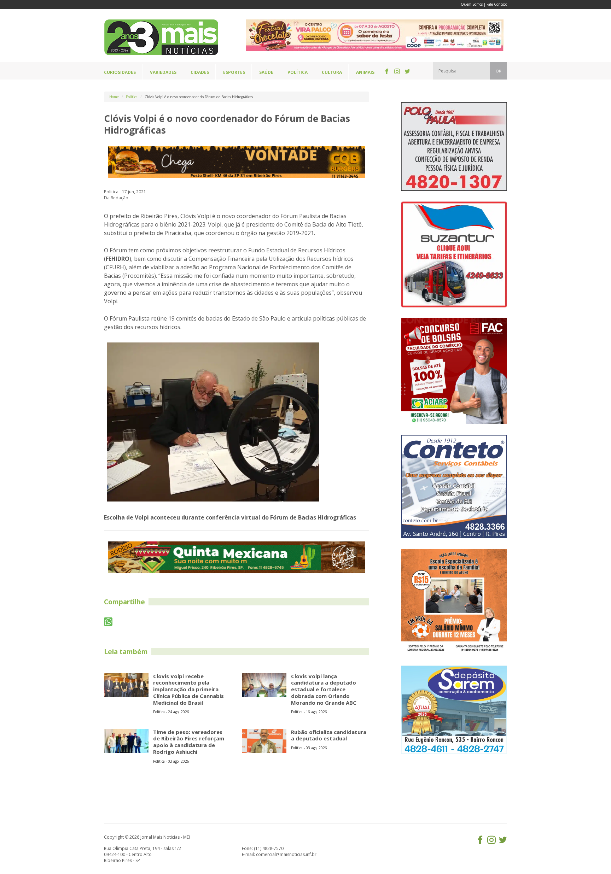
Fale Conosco (497, 4)
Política (132, 96)
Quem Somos (472, 4)
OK (498, 71)
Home (114, 96)
